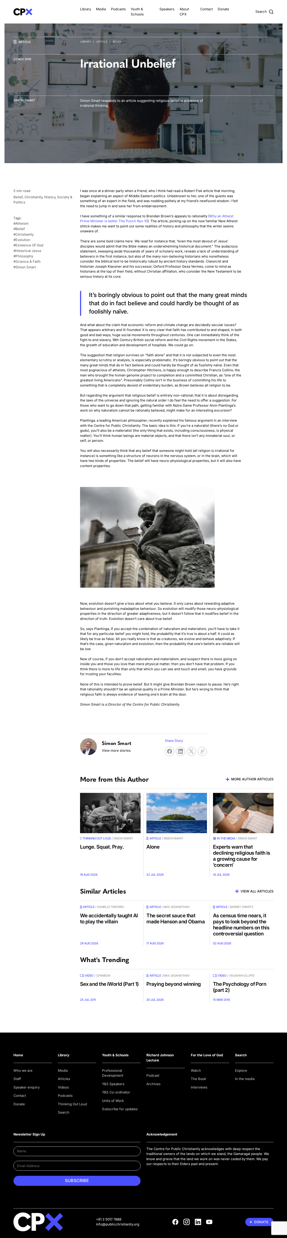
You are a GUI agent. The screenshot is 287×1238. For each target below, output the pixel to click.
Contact (206, 9)
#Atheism (20, 223)
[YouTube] (209, 1222)
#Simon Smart (24, 267)
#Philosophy (23, 256)
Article (24, 42)
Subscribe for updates (120, 1109)
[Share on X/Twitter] (191, 751)
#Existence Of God (28, 245)
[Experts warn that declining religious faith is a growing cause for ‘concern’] (243, 813)
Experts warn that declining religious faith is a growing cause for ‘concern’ (241, 856)
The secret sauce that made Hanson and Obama (175, 918)
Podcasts (118, 9)
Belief (117, 41)
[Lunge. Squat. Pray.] (110, 813)
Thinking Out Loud (72, 1104)
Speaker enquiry (26, 1087)
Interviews (199, 1087)
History (49, 197)
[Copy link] (202, 751)
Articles (64, 1079)
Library (85, 9)
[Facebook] (175, 1222)
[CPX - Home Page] (43, 12)
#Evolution (21, 240)
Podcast (152, 1075)
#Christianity (23, 234)
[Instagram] (186, 1222)
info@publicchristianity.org (117, 1224)
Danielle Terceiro (110, 907)
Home (18, 1055)
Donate (223, 9)
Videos (63, 1087)
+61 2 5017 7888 (108, 1219)
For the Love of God (207, 1055)
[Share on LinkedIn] (180, 751)
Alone (152, 847)
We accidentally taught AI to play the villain (109, 918)
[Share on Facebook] (169, 751)
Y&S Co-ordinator (116, 1092)
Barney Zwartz (241, 907)
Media (101, 9)
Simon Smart (24, 100)
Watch (196, 1070)
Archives (153, 1084)
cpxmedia (103, 975)
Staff (17, 1079)
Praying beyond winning (173, 984)
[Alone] (176, 813)
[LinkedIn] (198, 1222)
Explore (241, 1070)
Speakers (166, 9)
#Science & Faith (27, 261)
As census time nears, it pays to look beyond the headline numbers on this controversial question (241, 924)
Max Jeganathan (176, 907)
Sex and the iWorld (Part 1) (109, 984)
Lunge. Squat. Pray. (102, 847)
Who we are (23, 1070)
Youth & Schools (115, 1055)
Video (89, 975)
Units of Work (113, 1101)
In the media (244, 1079)
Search (63, 1112)
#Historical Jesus (27, 251)
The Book (198, 1079)
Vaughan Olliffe (241, 975)
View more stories (116, 750)
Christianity (33, 197)
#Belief (19, 229)
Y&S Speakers (113, 1084)
